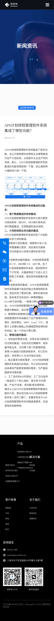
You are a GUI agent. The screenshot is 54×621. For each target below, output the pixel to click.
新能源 (8, 508)
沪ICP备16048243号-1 (13, 604)
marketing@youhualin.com (17, 555)
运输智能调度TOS (12, 481)
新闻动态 (33, 513)
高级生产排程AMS (24, 463)
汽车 (7, 513)
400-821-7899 (12, 550)
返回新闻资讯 (27, 107)
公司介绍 (33, 508)
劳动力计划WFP (11, 476)
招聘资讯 (33, 519)
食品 (7, 524)
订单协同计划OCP (24, 457)
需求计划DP (10, 465)
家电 (7, 519)
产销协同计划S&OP (25, 468)
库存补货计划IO (11, 471)
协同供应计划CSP (24, 452)
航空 (7, 529)
